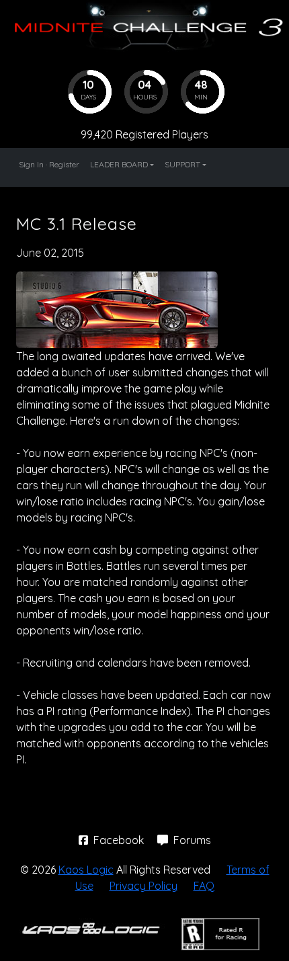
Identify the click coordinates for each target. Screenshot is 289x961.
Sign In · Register (49, 164)
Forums (191, 840)
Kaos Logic (86, 869)
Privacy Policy (143, 885)
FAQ (204, 885)
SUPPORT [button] (182, 164)
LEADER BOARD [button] (119, 164)
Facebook (119, 840)
